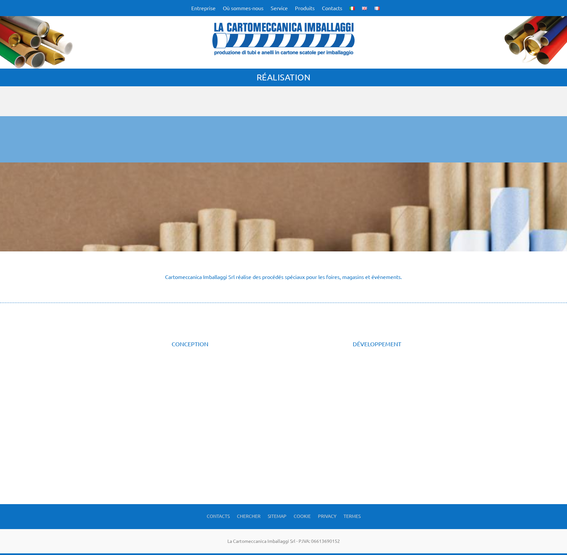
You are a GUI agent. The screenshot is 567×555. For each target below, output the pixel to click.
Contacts (332, 8)
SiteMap (277, 515)
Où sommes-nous (243, 8)
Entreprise (203, 8)
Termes (352, 515)
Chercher (249, 515)
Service (279, 8)
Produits (305, 8)
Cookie (302, 515)
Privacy (327, 515)
